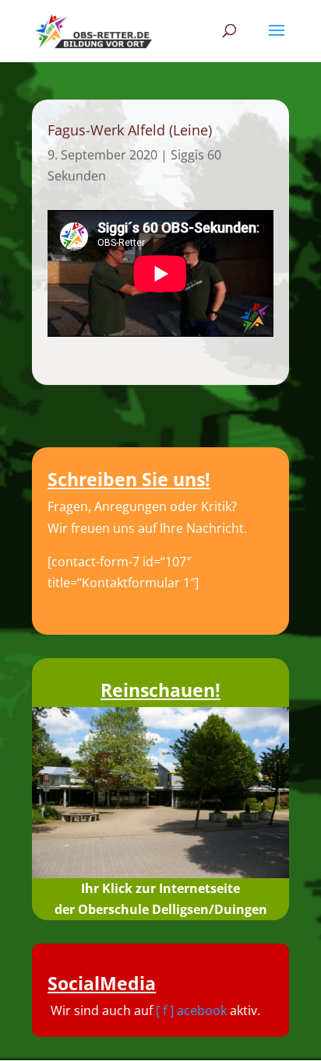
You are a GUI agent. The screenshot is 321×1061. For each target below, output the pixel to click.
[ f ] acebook (191, 1010)
